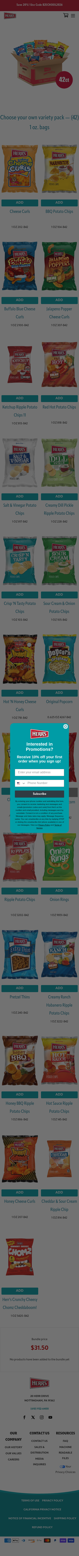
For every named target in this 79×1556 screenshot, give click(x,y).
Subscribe (39, 794)
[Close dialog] (65, 726)
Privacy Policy (44, 825)
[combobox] (20, 783)
